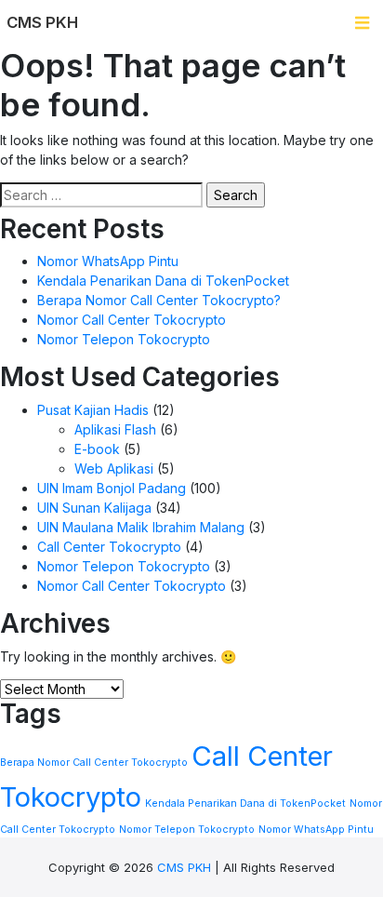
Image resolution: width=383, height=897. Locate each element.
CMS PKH (184, 867)
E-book (97, 449)
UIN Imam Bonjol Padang (111, 488)
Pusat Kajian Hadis (93, 410)
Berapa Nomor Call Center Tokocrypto (94, 762)
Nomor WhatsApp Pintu (107, 261)
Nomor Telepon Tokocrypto (123, 339)
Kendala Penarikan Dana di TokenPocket (163, 280)
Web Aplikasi (113, 468)
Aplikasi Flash (115, 429)
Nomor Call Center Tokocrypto (131, 320)
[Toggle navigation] (362, 22)
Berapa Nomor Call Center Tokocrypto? (159, 300)
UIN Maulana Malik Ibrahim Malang (140, 527)
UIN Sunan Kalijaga (94, 507)
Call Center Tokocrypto (109, 547)
